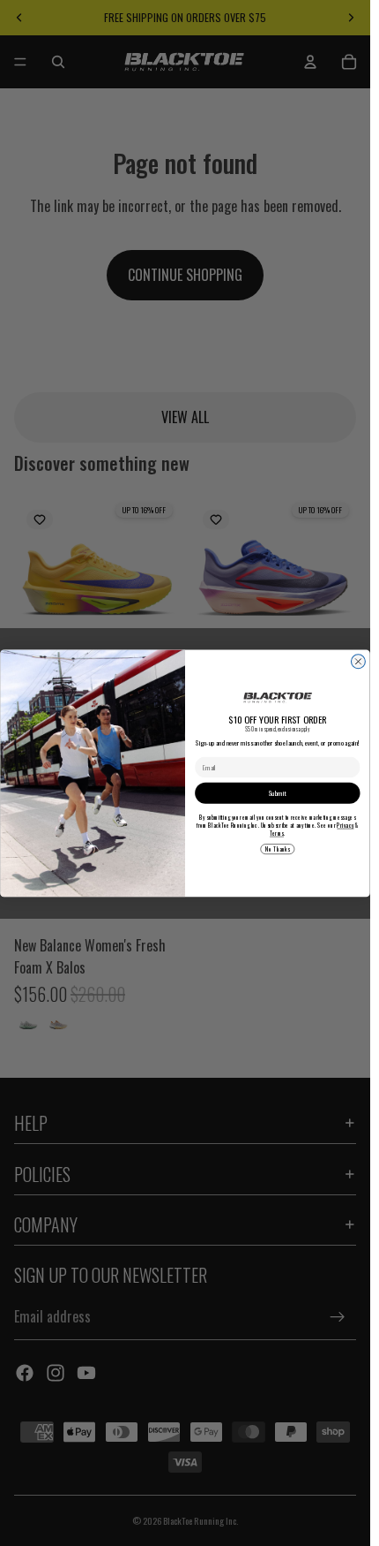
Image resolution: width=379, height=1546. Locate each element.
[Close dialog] (358, 662)
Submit (277, 793)
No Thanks (277, 849)
